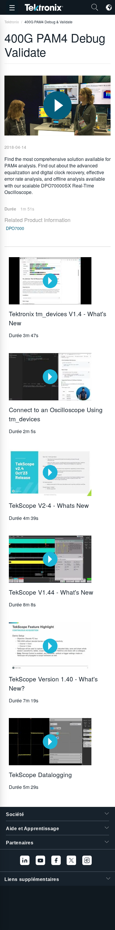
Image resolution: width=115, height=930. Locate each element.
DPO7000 (15, 228)
